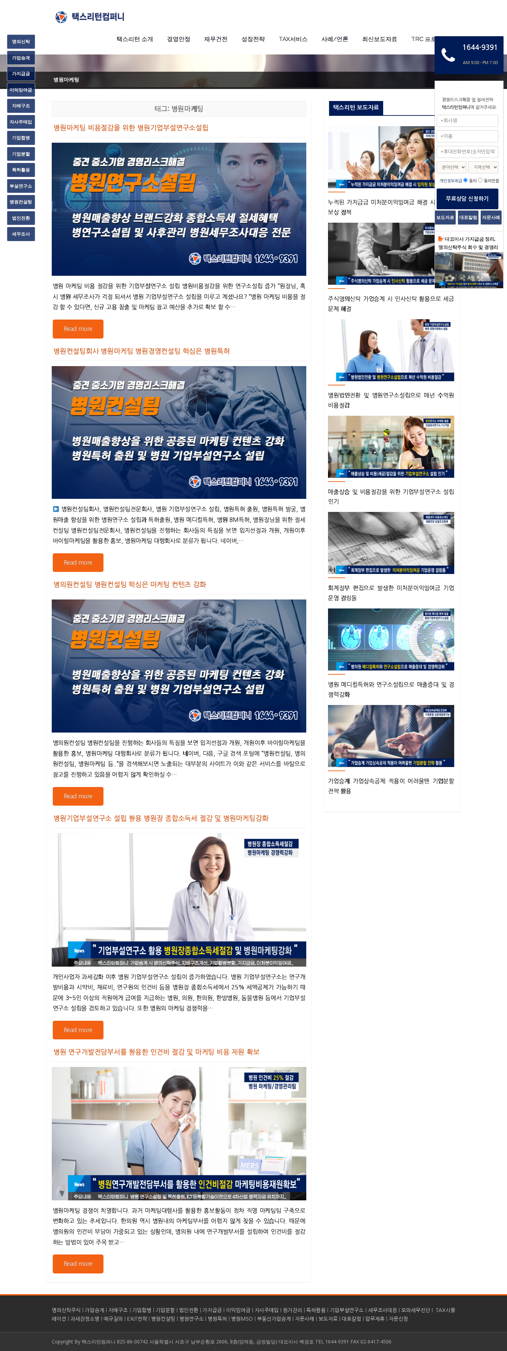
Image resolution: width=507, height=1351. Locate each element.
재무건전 (216, 39)
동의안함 (491, 181)
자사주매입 (267, 1310)
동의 (473, 181)
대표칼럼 (351, 1318)
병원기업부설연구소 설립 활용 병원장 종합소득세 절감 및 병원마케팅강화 (160, 818)
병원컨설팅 (163, 1318)
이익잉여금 (238, 1310)
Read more (78, 329)
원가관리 (292, 1310)
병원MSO (242, 1318)
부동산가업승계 (274, 1318)
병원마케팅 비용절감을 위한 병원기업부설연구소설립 (131, 127)
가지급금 (212, 1310)
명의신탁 (21, 41)
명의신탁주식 (66, 1310)
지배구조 (118, 1310)
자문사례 (304, 1318)
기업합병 (141, 1310)
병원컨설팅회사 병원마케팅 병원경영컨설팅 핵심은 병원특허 (141, 351)
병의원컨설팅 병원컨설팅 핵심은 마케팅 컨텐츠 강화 (129, 584)
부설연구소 (21, 186)
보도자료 (328, 1318)
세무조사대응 (382, 1310)
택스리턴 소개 (135, 39)
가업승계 (94, 1310)
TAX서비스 (293, 39)
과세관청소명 (84, 1318)
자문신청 (398, 1318)
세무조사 (21, 234)
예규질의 (113, 1318)
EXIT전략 (137, 1318)
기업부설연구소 (347, 1310)
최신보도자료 (379, 39)
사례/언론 (334, 39)
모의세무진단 (415, 1310)
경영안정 (178, 39)
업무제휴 (375, 1318)
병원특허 (217, 1318)
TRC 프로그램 (429, 39)
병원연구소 (191, 1318)
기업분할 (165, 1310)
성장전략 (253, 39)
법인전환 (188, 1310)
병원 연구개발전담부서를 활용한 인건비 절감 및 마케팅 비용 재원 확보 (156, 1052)
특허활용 (316, 1310)
